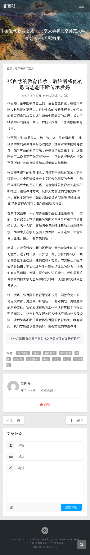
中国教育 (23, 353)
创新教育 (49, 353)
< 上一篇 (13, 420)
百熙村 (38, 543)
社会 (67, 359)
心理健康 (32, 359)
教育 (46, 359)
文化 (56, 359)
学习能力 (65, 353)
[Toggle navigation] (81, 6)
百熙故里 (59, 543)
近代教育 (20, 68)
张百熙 (18, 359)
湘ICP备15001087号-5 (45, 547)
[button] (45, 404)
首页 (9, 68)
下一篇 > (76, 420)
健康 (36, 353)
